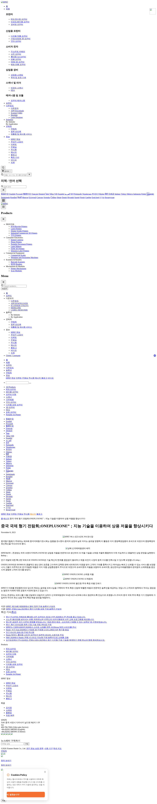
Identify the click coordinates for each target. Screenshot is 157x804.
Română (13, 197)
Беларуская (109, 197)
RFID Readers (16, 264)
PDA (13, 90)
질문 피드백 (16, 131)
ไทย (47, 194)
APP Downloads (17, 111)
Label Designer (17, 117)
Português (78, 194)
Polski (143, 194)
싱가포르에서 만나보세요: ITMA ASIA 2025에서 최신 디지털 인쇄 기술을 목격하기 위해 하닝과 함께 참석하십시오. (55, 640)
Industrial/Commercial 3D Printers (24, 233)
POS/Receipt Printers (19, 226)
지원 (13, 162)
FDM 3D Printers (17, 249)
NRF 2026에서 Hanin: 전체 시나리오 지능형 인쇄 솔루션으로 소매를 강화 (37, 637)
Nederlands (5, 197)
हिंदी (106, 194)
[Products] (3, 201)
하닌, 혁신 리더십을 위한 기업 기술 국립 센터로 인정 (29, 625)
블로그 (14, 155)
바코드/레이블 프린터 (20, 22)
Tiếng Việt (53, 194)
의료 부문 (10, 715)
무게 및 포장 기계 (18, 78)
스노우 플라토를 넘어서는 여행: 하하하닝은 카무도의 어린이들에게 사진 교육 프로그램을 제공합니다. (50, 619)
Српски (40, 197)
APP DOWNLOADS (19, 303)
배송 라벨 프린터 (18, 64)
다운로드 (10, 106)
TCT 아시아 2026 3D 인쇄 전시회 (20, 632)
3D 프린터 (10, 407)
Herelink (14, 115)
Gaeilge (88, 197)
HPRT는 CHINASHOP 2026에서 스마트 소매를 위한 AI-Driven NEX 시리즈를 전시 (41, 627)
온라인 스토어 (17, 142)
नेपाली (19, 197)
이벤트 (14, 144)
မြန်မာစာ (150, 194)
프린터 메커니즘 (18, 101)
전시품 (14, 150)
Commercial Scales (18, 255)
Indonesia (137, 194)
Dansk (64, 197)
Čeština (53, 197)
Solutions (9, 120)
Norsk (82, 197)
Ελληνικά (32, 197)
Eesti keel (95, 197)
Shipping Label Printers (20, 251)
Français (35, 194)
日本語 (111, 194)
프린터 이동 (11, 394)
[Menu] (3, 207)
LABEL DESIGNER (19, 310)
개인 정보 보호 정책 (34, 748)
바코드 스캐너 (17, 88)
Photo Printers (16, 242)
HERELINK (16, 308)
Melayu (130, 194)
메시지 (14, 152)
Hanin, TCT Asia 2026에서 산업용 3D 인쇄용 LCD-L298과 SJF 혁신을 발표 (37, 630)
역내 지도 (57, 748)
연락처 (9, 126)
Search (4, 289)
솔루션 (9, 370)
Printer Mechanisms (18, 269)
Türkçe (123, 194)
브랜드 (9, 103)
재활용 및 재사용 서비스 (21, 134)
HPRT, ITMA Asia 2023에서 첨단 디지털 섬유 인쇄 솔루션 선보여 (33, 609)
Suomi (76, 197)
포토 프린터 (11, 412)
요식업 (9, 708)
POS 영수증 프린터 (19, 19)
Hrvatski (70, 197)
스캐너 (9, 397)
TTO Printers (16, 235)
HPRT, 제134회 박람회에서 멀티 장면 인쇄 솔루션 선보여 (30, 606)
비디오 (14, 160)
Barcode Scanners (18, 262)
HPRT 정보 (15, 139)
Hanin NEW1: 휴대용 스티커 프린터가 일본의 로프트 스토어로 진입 (35, 635)
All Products (11, 387)
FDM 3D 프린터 (17, 62)
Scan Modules (16, 271)
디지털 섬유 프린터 (14, 405)
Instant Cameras (17, 240)
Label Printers (16, 229)
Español (61, 194)
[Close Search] (29, 174)
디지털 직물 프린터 (19, 36)
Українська (87, 194)
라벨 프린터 (16, 59)
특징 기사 (15, 157)
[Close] (3, 190)
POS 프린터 (11, 389)
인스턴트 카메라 (18, 52)
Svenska (47, 197)
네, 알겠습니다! (13, 794)
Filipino (101, 194)
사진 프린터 (16, 54)
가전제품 (10, 400)
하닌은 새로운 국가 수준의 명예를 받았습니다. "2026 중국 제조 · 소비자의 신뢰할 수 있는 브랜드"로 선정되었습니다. (56, 622)
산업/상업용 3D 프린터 (20, 39)
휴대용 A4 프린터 (18, 57)
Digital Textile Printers (19, 231)
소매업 (9, 710)
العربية (67, 194)
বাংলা (72, 194)
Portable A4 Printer (13, 415)
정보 (8, 137)
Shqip (59, 197)
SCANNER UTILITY (20, 306)
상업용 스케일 (17, 75)
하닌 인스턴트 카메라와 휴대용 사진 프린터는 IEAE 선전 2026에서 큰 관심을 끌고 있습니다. (45, 617)
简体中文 (5, 194)
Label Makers (16, 246)
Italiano (117, 194)
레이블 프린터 (12, 392)
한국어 (95, 194)
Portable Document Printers (21, 244)
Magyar (25, 197)
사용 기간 (48, 748)
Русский (19, 194)
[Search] (3, 167)
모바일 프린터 (17, 24)
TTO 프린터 (16, 41)
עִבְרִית (102, 197)
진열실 (14, 147)
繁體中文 (27, 194)
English (12, 194)
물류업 (9, 713)
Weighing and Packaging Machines (24, 257)
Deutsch (42, 194)
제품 (8, 9)
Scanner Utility (16, 113)
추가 (13, 612)
